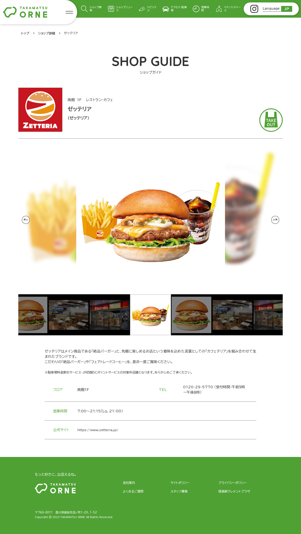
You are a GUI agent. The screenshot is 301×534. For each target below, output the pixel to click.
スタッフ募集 (179, 491)
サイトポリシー (180, 482)
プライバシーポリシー (232, 482)
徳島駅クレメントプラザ (234, 491)
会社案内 (129, 482)
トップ (25, 33)
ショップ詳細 (46, 33)
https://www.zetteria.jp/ (97, 430)
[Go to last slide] (26, 220)
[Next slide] (275, 220)
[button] (27, 314)
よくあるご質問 (133, 491)
